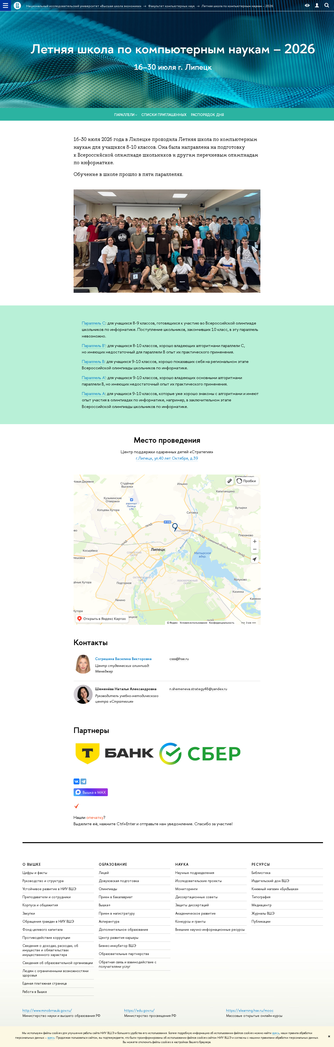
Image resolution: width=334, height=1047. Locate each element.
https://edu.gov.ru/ (139, 1010)
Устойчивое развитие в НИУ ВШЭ (49, 888)
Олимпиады (108, 888)
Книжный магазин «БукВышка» (275, 888)
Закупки (28, 913)
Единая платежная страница (44, 983)
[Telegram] (83, 781)
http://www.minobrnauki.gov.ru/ (47, 1010)
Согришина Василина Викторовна (123, 658)
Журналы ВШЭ (263, 913)
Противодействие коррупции (46, 937)
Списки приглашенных (164, 114)
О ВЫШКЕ (31, 864)
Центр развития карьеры (118, 937)
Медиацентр (262, 905)
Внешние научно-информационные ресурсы (210, 929)
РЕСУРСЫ (261, 864)
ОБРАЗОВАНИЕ (113, 864)
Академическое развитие (195, 913)
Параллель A (93, 393)
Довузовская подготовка (119, 880)
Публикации (261, 921)
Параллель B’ (93, 345)
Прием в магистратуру (117, 913)
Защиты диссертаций (192, 905)
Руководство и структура (43, 880)
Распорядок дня (207, 114)
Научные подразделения (194, 872)
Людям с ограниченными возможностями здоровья (55, 972)
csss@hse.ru (179, 658)
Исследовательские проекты (198, 880)
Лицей (104, 872)
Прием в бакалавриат (116, 897)
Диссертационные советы (196, 897)
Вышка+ (105, 905)
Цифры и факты (34, 872)
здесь (275, 1033)
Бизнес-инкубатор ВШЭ (117, 945)
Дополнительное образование (123, 929)
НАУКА (182, 864)
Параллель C (93, 323)
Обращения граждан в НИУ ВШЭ (48, 921)
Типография (261, 897)
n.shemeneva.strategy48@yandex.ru (198, 688)
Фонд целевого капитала (42, 929)
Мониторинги (186, 888)
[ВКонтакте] (76, 781)
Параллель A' (93, 377)
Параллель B (93, 361)
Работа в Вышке (34, 991)
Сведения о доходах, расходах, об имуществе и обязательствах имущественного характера (50, 950)
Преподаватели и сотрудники (46, 897)
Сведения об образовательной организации (57, 962)
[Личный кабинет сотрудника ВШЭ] (317, 5)
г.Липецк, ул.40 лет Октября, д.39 (167, 458)
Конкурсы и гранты (190, 921)
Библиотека (261, 872)
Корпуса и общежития (40, 905)
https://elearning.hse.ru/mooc (249, 1010)
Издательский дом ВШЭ (270, 880)
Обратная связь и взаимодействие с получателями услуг (127, 964)
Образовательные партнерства (124, 953)
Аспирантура (109, 921)
